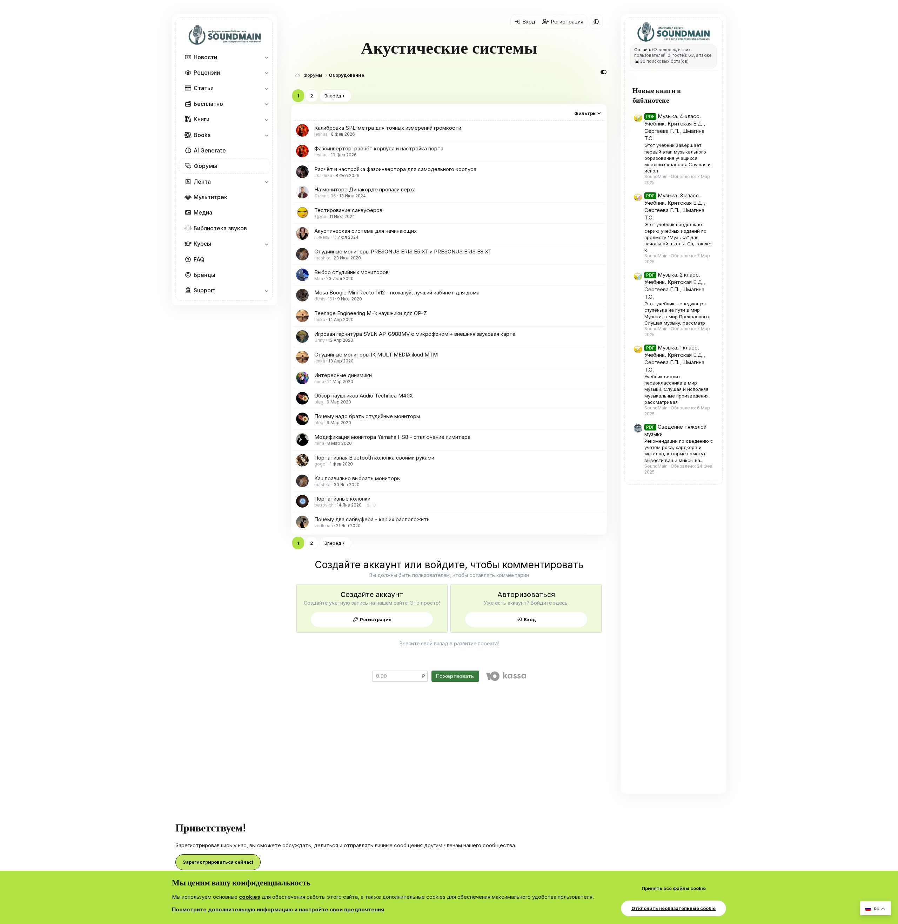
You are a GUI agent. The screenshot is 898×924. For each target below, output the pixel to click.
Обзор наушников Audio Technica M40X (363, 395)
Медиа (203, 212)
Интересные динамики (343, 375)
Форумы (205, 165)
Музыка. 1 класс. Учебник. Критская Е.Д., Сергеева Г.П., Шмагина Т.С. (674, 358)
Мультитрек (210, 197)
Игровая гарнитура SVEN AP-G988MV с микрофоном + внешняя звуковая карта (414, 334)
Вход (530, 619)
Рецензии (207, 72)
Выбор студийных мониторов (351, 272)
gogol (320, 464)
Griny (319, 340)
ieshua (321, 134)
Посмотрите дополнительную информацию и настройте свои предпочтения (278, 909)
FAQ (199, 259)
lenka (319, 319)
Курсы (202, 243)
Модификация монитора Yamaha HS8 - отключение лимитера (392, 437)
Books (202, 134)
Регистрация (375, 619)
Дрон (320, 216)
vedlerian (323, 525)
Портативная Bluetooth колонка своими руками (374, 457)
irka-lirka (323, 175)
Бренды (204, 274)
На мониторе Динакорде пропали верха (365, 189)
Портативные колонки (342, 498)
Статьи (204, 87)
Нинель (322, 237)
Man (318, 278)
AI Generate (210, 150)
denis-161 (324, 298)
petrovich (324, 505)
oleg (318, 402)
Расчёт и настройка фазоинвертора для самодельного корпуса (395, 169)
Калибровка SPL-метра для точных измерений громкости (387, 127)
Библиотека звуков (220, 228)
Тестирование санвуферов (348, 210)
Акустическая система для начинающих (365, 230)
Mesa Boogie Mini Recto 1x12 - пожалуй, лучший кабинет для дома (397, 292)
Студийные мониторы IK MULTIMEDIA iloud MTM (376, 354)
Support (204, 290)
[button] (266, 57)
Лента (202, 181)
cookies (249, 897)
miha (319, 443)
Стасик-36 (325, 195)
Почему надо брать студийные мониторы (367, 416)
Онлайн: (642, 49)
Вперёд (332, 95)
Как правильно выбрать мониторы (357, 478)
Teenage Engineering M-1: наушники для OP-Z (370, 313)
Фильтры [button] (585, 113)
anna (319, 381)
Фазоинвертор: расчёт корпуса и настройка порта (378, 148)
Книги (201, 119)
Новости (205, 57)
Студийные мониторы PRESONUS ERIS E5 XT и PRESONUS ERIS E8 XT (402, 251)
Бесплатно (208, 103)
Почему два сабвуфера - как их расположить (372, 519)
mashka (322, 257)
